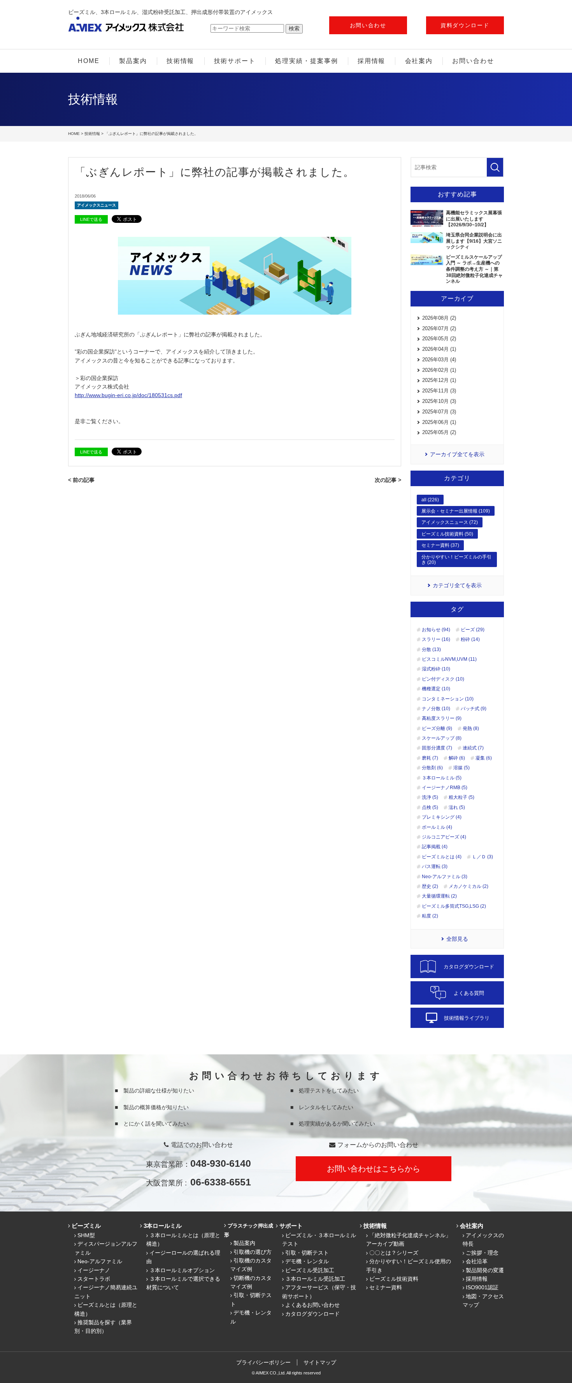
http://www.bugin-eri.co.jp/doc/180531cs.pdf (128, 395)
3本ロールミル (163, 1225)
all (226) (430, 499)
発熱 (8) (471, 728)
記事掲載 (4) (434, 846)
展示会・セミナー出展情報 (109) (455, 511)
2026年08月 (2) (439, 318)
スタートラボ (93, 1279)
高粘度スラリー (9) (441, 718)
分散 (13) (431, 649)
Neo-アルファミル (99, 1261)
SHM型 (86, 1235)
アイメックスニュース (96, 205)
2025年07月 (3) (439, 412)
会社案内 (419, 61)
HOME (89, 61)
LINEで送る (91, 219)
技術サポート (235, 61)
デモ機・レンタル (307, 1261)
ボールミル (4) (437, 827)
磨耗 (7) (430, 758)
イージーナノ (93, 1270)
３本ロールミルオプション (182, 1270)
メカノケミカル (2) (468, 886)
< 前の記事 (81, 480)
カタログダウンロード (312, 1314)
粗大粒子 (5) (461, 797)
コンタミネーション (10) (448, 699)
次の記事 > (388, 480)
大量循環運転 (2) (439, 896)
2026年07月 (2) (439, 328)
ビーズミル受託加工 (309, 1270)
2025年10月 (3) (439, 401)
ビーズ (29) (472, 629)
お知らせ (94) (436, 629)
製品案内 (133, 61)
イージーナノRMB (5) (444, 787)
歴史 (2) (430, 886)
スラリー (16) (436, 639)
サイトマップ (320, 1362)
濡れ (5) (457, 807)
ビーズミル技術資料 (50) (447, 534)
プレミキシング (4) (441, 817)
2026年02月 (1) (439, 370)
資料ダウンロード (464, 25)
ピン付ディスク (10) (443, 679)
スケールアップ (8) (441, 738)
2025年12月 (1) (439, 380)
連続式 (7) (473, 748)
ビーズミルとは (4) (441, 857)
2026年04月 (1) (439, 349)
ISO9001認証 (482, 1287)
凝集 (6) (483, 758)
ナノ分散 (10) (436, 708)
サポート (291, 1225)
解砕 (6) (457, 758)
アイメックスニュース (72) (449, 522)
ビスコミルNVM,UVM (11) (449, 659)
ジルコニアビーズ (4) (444, 837)
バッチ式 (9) (473, 708)
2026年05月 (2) (439, 338)
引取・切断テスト (307, 1253)
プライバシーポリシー (263, 1362)
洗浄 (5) (430, 797)
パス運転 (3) (434, 866)
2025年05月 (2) (439, 432)
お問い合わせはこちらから (373, 1168)
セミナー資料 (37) (440, 545)
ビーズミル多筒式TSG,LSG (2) (454, 906)
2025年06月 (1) (439, 422)
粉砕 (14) (470, 639)
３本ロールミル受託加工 (315, 1279)
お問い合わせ (368, 25)
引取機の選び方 (252, 1252)
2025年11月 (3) (439, 391)
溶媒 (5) (461, 767)
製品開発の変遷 (485, 1270)
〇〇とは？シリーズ (393, 1253)
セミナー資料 (385, 1287)
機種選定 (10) (436, 689)
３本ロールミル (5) (441, 778)
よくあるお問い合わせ (312, 1305)
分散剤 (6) (432, 767)
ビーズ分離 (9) (437, 728)
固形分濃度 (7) (437, 748)
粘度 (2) (430, 916)
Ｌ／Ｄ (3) (482, 857)
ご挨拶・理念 (482, 1253)
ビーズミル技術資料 (393, 1279)
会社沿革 (477, 1261)
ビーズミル (86, 1225)
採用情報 (372, 61)
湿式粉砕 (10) (436, 669)
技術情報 (181, 61)
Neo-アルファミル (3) (444, 876)
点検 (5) (430, 807)
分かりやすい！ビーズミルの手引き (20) (456, 559)
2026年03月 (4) (439, 359)
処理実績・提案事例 (306, 61)
